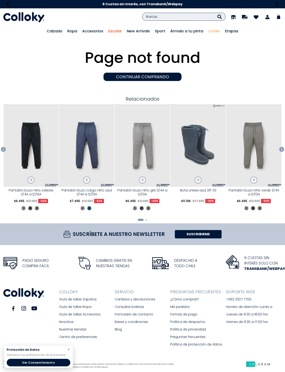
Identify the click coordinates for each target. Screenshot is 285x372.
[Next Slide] (277, 4)
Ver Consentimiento (38, 363)
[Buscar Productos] (219, 16)
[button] (141, 220)
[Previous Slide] (8, 4)
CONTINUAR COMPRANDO (142, 77)
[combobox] (183, 17)
